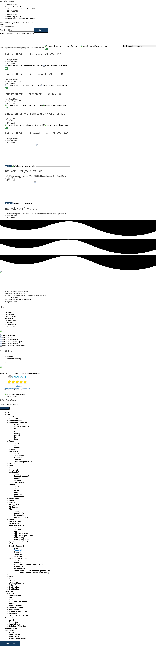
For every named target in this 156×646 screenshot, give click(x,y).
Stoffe (8, 34)
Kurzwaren (9, 591)
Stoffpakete (14, 544)
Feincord (17, 460)
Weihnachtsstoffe (16, 583)
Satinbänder (14, 610)
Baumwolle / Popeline (18, 423)
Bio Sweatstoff (20, 569)
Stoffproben (14, 587)
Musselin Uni (19, 513)
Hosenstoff (14, 470)
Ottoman (17, 530)
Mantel (17, 478)
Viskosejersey (15, 579)
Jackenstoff (14, 472)
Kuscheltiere (14, 624)
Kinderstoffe (14, 499)
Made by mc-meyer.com (9, 404)
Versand (11, 64)
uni (15, 429)
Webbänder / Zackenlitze (19, 616)
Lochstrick (18, 554)
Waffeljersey (19, 538)
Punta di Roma (15, 521)
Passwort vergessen (17, 638)
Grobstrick (18, 552)
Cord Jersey (19, 456)
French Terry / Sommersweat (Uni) (28, 564)
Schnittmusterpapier (18, 612)
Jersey (12, 484)
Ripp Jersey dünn (21, 534)
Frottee (12, 466)
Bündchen (13, 441)
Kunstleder (13, 501)
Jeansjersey (19, 497)
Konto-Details (15, 634)
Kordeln (12, 603)
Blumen (17, 493)
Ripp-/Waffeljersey (17, 525)
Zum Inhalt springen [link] (7, 1)
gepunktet (18, 433)
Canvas (12, 449)
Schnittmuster (11, 628)
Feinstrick (18, 550)
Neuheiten (13, 419)
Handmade (9, 618)
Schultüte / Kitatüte (17, 626)
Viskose (12, 577)
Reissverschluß (15, 606)
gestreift (17, 435)
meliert (17, 447)
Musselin (12, 509)
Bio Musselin (19, 515)
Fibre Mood (13, 464)
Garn (11, 599)
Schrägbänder (15, 595)
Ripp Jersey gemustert (23, 536)
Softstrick (18, 556)
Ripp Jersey (18, 532)
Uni (15, 445)
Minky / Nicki (14, 505)
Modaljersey (14, 507)
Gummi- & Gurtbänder (18, 601)
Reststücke (14, 523)
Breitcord (18, 458)
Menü (2, 25)
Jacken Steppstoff (21, 476)
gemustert (18, 431)
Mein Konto (9, 630)
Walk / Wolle (19, 482)
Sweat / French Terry (18, 558)
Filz (10, 468)
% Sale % (12, 585)
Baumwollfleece (15, 421)
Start (2, 34)
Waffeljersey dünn (21, 540)
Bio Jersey (18, 490)
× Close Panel (10, 644)
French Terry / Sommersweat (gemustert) (31, 573)
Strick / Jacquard (18, 34)
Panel (11, 519)
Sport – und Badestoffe (19, 542)
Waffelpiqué (14, 581)
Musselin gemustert (22, 517)
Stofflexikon (14, 589)
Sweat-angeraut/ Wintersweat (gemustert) (32, 571)
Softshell (17, 480)
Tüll (10, 575)
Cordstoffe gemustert (23, 462)
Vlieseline (13, 614)
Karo (15, 437)
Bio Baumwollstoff (21, 427)
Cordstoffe (13, 451)
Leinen (12, 503)
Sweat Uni (18, 562)
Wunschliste (14, 636)
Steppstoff (18, 567)
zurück (11, 416)
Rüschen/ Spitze (16, 608)
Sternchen (18, 439)
